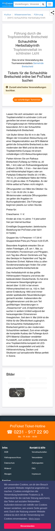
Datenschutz (9, 462)
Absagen (7, 473)
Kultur (7, 14)
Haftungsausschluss (12, 457)
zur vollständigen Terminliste (28, 99)
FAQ (33, 468)
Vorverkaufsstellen (39, 452)
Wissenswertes (22, 14)
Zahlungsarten (37, 462)
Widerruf (7, 468)
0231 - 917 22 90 (30, 431)
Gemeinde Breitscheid (33, 65)
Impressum (36, 473)
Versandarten (37, 457)
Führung (38, 14)
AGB (6, 452)
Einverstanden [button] (28, 526)
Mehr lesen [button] (34, 519)
